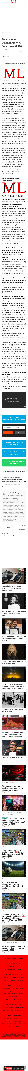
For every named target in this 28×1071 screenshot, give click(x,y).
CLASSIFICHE (10, 812)
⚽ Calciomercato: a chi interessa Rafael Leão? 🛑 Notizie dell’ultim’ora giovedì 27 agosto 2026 (13, 917)
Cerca (8, 433)
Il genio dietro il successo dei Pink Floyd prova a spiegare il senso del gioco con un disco (13, 686)
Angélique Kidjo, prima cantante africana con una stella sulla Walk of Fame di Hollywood (13, 734)
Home (3, 32)
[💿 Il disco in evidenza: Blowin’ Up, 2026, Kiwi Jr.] (14, 699)
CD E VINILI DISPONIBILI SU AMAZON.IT (14, 444)
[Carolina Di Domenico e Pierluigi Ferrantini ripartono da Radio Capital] (14, 626)
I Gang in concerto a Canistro (12, 757)
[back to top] (24, 1067)
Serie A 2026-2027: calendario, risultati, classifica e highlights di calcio (12, 885)
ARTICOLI (8, 32)
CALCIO (3, 878)
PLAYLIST (8, 782)
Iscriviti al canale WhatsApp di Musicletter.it (14, 463)
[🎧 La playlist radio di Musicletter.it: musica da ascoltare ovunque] (14, 773)
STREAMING (14, 782)
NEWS (20, 812)
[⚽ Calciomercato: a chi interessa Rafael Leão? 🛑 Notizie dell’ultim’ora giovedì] (14, 901)
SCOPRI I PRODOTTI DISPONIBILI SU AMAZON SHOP (14, 419)
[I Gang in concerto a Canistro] (14, 748)
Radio (18, 1068)
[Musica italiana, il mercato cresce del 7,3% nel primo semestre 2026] (14, 576)
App (14, 1068)
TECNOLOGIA (21, 942)
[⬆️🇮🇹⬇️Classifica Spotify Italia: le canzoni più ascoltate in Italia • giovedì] (14, 803)
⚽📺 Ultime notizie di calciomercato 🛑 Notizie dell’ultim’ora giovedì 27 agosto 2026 (13, 853)
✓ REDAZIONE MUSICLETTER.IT (11, 52)
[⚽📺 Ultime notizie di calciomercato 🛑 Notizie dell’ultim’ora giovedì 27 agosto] (14, 837)
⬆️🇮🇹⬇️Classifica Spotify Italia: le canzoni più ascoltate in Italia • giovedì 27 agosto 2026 (13, 821)
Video (22, 1068)
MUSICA (3, 782)
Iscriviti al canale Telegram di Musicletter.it (14, 453)
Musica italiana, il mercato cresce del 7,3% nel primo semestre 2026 (11, 588)
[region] (14, 17)
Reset (19, 432)
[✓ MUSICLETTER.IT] (14, 2)
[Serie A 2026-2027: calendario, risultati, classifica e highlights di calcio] (14, 869)
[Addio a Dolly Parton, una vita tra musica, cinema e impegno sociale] (14, 601)
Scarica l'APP (9, 1068)
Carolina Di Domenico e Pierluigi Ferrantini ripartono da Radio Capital (14, 638)
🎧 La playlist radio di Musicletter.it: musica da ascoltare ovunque (12, 788)
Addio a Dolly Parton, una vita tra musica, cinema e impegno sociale (14, 613)
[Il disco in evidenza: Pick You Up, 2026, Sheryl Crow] (14, 652)
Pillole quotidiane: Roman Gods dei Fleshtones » (16, 528)
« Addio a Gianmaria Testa (9, 535)
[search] (25, 2)
